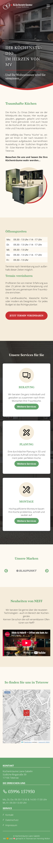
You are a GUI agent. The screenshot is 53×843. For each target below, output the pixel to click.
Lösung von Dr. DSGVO (43, 742)
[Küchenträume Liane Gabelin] (18, 6)
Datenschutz (11, 819)
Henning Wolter (43, 838)
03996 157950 (21, 791)
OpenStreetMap (28, 742)
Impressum (11, 825)
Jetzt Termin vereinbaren (26, 315)
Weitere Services (26, 406)
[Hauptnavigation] (48, 6)
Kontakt (9, 814)
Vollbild (7, 692)
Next (47, 571)
